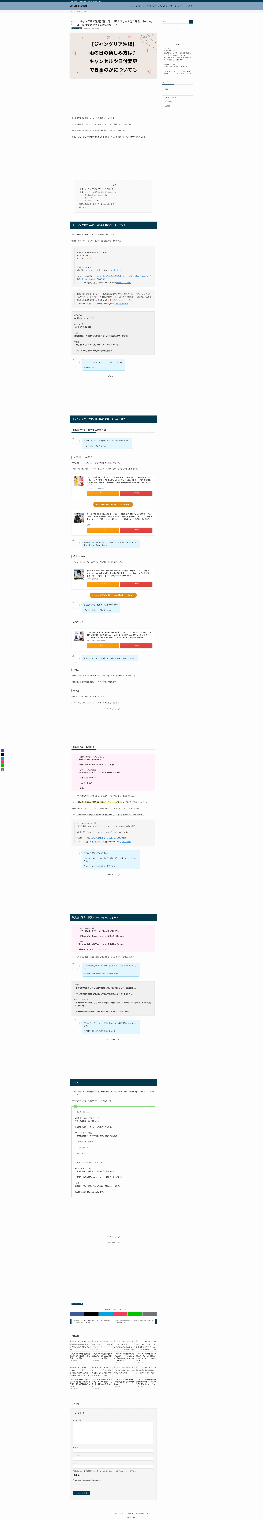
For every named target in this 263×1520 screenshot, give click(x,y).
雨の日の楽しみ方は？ (92, 200)
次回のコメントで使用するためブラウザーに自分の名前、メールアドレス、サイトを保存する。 (106, 1471)
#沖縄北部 (114, 270)
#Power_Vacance (141, 276)
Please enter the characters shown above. (87, 1480)
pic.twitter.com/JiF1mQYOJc (95, 279)
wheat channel (78, 6)
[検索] (191, 1)
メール (76, 1455)
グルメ (166, 93)
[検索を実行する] (191, 22)
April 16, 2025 (125, 842)
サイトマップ (119, 1513)
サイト (75, 1463)
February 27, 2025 (124, 283)
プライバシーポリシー (141, 1513)
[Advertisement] (113, 95)
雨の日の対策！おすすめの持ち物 (96, 195)
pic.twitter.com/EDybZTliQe (117, 838)
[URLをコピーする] (149, 1314)
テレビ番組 (168, 102)
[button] (77, 1314)
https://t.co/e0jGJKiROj (97, 838)
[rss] (189, 1)
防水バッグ (88, 198)
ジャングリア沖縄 (76, 28)
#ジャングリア (128, 276)
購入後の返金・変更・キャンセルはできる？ (97, 204)
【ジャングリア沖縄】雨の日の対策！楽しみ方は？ (100, 192)
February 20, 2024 (121, 304)
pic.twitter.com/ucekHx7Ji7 (121, 300)
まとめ (83, 207)
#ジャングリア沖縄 (93, 270)
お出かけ (167, 89)
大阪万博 (167, 106)
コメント (77, 1420)
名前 (75, 1447)
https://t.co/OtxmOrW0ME (112, 276)
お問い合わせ (129, 1513)
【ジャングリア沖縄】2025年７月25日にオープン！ (100, 189)
